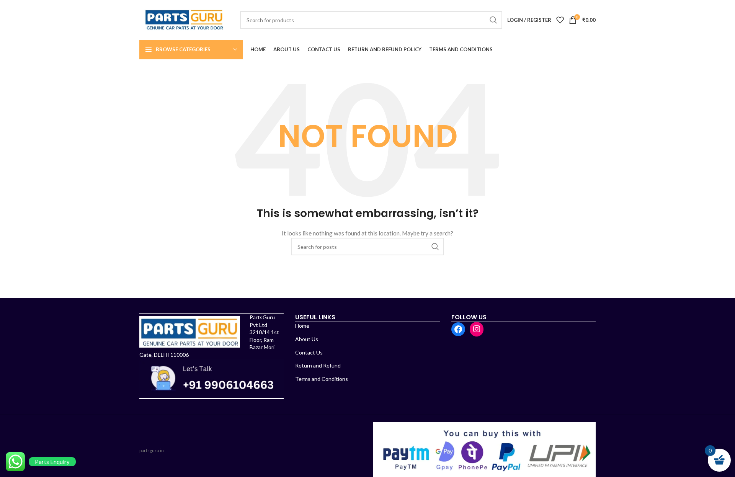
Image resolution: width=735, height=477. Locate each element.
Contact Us (309, 352)
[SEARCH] (493, 20)
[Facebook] (458, 329)
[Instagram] (476, 329)
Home (302, 325)
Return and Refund (318, 365)
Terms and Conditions (321, 379)
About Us (306, 339)
